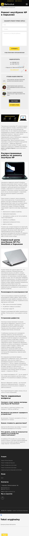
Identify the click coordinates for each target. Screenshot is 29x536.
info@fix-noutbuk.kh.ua (9, 491)
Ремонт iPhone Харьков (7, 460)
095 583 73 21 (15, 62)
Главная (3, 7)
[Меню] (27, 4)
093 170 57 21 (15, 64)
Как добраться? (14, 69)
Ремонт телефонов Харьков (8, 462)
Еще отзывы (14, 101)
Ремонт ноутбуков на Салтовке (8, 467)
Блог (2, 478)
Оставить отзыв (14, 104)
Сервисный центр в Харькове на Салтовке (11, 470)
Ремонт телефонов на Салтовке (8, 465)
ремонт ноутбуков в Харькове (20, 510)
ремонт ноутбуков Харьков (8, 148)
